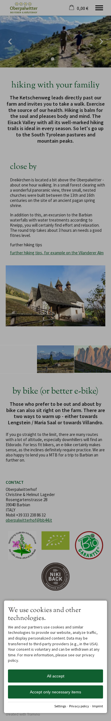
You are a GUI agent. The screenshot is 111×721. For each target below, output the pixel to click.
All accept (55, 676)
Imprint (97, 706)
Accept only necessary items (55, 692)
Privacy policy (79, 706)
